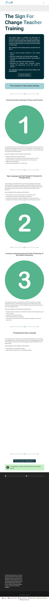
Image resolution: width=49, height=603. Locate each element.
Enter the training (24, 75)
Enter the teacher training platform (24, 461)
